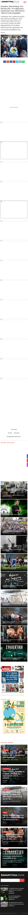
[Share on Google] (7, 62)
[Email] (20, 62)
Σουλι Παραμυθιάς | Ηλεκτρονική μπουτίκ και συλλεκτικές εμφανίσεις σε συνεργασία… (13, 658)
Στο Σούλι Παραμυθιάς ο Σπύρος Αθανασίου (12, 514)
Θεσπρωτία (16, 433)
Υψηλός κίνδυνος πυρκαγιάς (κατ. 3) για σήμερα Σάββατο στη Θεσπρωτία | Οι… (13, 817)
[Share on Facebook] (4, 62)
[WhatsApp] (23, 62)
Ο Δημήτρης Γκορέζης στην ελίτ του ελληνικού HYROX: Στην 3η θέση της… (13, 837)
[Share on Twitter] (17, 62)
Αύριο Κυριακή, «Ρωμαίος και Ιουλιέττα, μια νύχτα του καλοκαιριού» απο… (13, 586)
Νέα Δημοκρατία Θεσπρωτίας (13, 436)
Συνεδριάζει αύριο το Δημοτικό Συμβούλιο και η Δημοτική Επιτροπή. (16, 890)
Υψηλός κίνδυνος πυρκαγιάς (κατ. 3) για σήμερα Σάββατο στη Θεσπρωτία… (13, 622)
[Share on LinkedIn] (11, 62)
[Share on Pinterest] (14, 62)
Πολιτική (10, 433)
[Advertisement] (14, 81)
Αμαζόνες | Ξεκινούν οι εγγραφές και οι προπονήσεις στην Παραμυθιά (11, 568)
